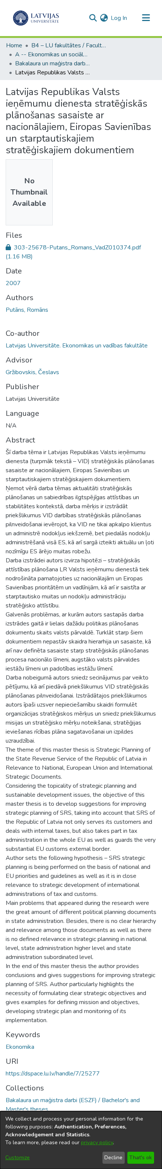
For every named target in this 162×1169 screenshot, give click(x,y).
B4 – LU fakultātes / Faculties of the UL (69, 45)
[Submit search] (93, 18)
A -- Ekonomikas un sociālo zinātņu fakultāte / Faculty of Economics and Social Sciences (52, 54)
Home (14, 45)
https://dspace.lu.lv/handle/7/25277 (53, 1073)
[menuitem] (104, 18)
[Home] (36, 18)
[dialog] (81, 1140)
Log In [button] (119, 18)
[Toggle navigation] (145, 18)
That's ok (140, 1157)
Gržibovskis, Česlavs (32, 372)
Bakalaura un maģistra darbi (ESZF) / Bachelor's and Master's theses (52, 63)
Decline (113, 1157)
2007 (13, 283)
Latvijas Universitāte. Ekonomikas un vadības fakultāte (77, 345)
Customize (17, 1157)
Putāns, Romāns (27, 310)
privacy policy (97, 1142)
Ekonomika (20, 1047)
